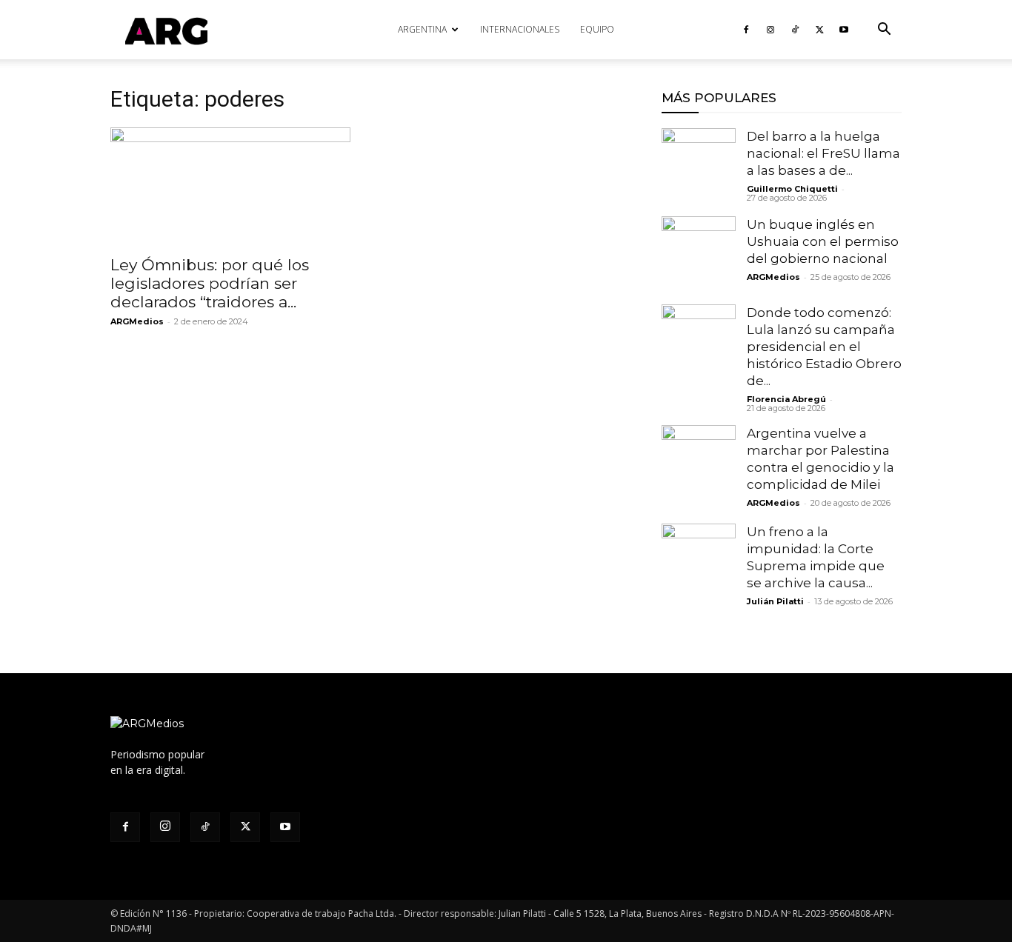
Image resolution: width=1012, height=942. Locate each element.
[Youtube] (844, 29)
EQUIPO (597, 29)
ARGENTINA (422, 29)
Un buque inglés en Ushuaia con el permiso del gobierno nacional (823, 241)
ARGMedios (137, 321)
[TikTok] (795, 29)
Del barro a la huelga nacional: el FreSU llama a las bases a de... (823, 153)
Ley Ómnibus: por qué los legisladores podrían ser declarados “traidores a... (209, 283)
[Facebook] (746, 29)
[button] (884, 31)
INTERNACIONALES (519, 29)
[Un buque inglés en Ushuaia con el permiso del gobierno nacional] (699, 253)
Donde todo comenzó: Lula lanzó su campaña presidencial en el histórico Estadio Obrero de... (824, 346)
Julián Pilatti (775, 601)
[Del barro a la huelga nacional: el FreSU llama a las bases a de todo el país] (699, 165)
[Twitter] (819, 29)
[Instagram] (770, 29)
